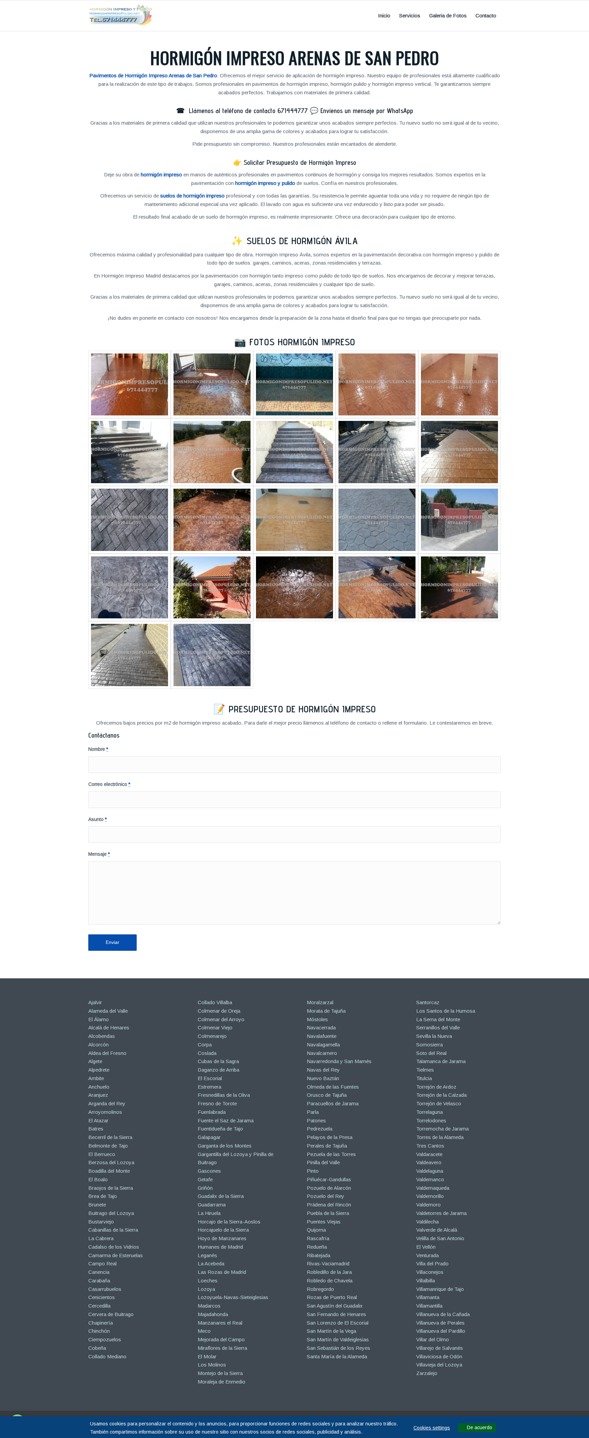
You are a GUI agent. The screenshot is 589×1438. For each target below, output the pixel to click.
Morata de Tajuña (326, 1011)
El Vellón (426, 1247)
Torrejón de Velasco (438, 1103)
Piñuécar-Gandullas (329, 1179)
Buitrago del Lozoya (111, 1213)
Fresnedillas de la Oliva (224, 1095)
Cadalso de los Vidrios (113, 1247)
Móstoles (317, 1019)
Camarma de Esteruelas (115, 1255)
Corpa (205, 1044)
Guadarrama (212, 1204)
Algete (95, 1061)
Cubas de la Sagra (218, 1061)
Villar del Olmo (432, 1339)
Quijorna (316, 1230)
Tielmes (425, 1070)
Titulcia (424, 1078)
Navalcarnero (322, 1053)
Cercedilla (99, 1306)
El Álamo (98, 1019)
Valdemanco (430, 1179)
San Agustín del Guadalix (335, 1306)
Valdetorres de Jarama (441, 1213)
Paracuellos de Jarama (333, 1103)
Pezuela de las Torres (331, 1154)
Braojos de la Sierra (110, 1188)
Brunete (97, 1204)
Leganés (207, 1255)
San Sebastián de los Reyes (338, 1348)
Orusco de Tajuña (327, 1095)
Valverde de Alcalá (436, 1230)
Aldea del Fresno (107, 1053)
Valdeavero (428, 1162)
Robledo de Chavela (329, 1280)
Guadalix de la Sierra (221, 1196)
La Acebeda (211, 1263)
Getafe (205, 1179)
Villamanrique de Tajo (440, 1289)
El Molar (207, 1356)
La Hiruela (209, 1213)
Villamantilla (429, 1306)
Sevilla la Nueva (434, 1036)
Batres (95, 1129)
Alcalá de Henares (108, 1027)
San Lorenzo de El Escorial (337, 1323)
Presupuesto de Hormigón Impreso (302, 708)
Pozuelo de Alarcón (329, 1188)
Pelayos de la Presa (329, 1137)
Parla (313, 1112)
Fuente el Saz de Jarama (226, 1120)
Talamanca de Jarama (441, 1061)
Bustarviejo (101, 1221)
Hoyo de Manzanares (222, 1238)
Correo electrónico (109, 784)
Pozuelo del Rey (325, 1196)
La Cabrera (101, 1238)
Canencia (98, 1272)
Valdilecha (427, 1221)
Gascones (209, 1171)
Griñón (205, 1188)
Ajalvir (95, 1002)
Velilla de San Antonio (440, 1238)
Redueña (317, 1247)
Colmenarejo (212, 1036)
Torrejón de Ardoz (436, 1087)
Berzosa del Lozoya (111, 1162)
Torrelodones (431, 1120)
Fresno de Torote (217, 1103)
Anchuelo (98, 1087)
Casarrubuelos (104, 1289)
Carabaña (99, 1280)
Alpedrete (98, 1070)
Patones (316, 1120)
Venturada (427, 1255)
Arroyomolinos (105, 1112)
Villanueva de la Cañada (443, 1314)
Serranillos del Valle (438, 1027)
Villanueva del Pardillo (440, 1331)
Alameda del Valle (108, 1011)
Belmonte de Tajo (108, 1146)
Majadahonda (213, 1314)
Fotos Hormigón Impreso (302, 341)
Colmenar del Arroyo (221, 1019)
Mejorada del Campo (221, 1339)
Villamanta (427, 1297)
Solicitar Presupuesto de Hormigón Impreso (300, 162)
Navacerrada (321, 1027)
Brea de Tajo (102, 1196)
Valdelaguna (429, 1171)
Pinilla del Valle (323, 1162)
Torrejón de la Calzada (441, 1095)
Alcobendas (101, 1036)
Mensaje (99, 854)
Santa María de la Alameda (337, 1356)
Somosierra (429, 1044)
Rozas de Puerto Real (332, 1297)
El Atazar (98, 1120)
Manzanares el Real (220, 1323)
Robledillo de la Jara (329, 1272)
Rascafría (318, 1238)
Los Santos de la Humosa (445, 1011)
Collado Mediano (107, 1356)
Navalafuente (321, 1036)
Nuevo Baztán (323, 1078)
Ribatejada (318, 1255)
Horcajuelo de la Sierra (223, 1230)
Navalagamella (323, 1044)
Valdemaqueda (432, 1188)
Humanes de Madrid (220, 1247)
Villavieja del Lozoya (439, 1365)
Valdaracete (429, 1154)
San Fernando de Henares (336, 1314)
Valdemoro (428, 1204)
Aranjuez (98, 1095)
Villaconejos (429, 1272)
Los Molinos (212, 1365)
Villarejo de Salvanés (439, 1348)
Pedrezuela (319, 1129)
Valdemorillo (430, 1196)
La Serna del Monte (438, 1019)
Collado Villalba (215, 1002)
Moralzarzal (320, 1002)
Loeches (207, 1280)
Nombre (98, 749)
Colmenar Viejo (215, 1027)
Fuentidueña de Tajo (220, 1129)
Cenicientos (101, 1297)
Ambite (96, 1078)
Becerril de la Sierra (110, 1137)
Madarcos (209, 1306)
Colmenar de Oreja (219, 1011)
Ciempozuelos (104, 1339)
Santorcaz (427, 1002)
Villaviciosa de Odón (439, 1356)
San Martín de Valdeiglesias (338, 1339)
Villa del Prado (432, 1263)
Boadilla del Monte (109, 1171)
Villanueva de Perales (440, 1323)
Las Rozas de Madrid (222, 1272)
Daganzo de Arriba (218, 1070)
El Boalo (98, 1179)
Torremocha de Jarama (442, 1129)
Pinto (313, 1171)
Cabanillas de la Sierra (113, 1230)
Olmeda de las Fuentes (333, 1087)
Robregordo (320, 1289)
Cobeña (97, 1348)
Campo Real (102, 1263)
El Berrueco (101, 1154)
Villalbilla (425, 1280)
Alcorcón (98, 1044)
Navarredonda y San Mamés (339, 1061)
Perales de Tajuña (327, 1146)
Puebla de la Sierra (328, 1213)
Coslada (207, 1053)
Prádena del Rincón (329, 1204)
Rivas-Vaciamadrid (328, 1263)
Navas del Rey (323, 1070)
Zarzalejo (426, 1373)
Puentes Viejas (324, 1221)
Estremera (209, 1087)
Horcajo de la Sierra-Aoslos (229, 1221)
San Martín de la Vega (331, 1331)
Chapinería (100, 1323)
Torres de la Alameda (440, 1137)
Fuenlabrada (212, 1112)
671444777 (292, 111)
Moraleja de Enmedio (221, 1382)
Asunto (97, 819)
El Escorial (210, 1078)
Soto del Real (431, 1053)
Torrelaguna (429, 1112)
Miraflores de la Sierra (222, 1348)
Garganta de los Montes (225, 1146)
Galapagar (209, 1137)
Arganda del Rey (106, 1103)
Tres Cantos (430, 1146)
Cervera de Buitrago (111, 1314)
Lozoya (206, 1289)
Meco (204, 1331)
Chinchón (99, 1331)
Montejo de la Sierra (220, 1373)
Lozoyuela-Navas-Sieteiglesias (233, 1297)
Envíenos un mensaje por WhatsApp (366, 111)
